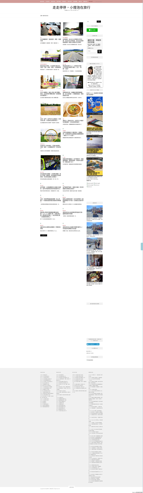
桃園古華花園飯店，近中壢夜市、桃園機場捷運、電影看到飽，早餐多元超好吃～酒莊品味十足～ (73, 160)
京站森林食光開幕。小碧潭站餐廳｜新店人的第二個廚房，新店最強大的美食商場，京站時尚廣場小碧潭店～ (50, 175)
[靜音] (98, 113)
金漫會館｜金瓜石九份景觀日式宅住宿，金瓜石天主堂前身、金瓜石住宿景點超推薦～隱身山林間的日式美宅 (73, 41)
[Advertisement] (62, 82)
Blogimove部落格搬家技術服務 (137, 492)
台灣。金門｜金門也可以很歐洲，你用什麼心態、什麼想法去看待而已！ (50, 119)
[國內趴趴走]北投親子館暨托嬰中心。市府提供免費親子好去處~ (73, 227)
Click (142, 246)
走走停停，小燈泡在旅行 (71, 7)
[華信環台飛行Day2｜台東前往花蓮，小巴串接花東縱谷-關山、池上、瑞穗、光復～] (73, 55)
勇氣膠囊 (75, 1)
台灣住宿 (64, 90)
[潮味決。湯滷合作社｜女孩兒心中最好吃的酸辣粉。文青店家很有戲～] (73, 109)
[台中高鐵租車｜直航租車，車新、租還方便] (50, 28)
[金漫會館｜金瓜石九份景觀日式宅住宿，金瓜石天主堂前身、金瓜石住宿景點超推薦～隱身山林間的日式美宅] (73, 28)
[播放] (88, 113)
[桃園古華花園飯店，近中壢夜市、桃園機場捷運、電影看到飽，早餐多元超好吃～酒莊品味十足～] (63, 155)
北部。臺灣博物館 (65, 37)
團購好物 (85, 1)
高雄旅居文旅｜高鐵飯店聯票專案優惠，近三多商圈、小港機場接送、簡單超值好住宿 (73, 94)
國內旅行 (91, 1)
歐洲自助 (42, 1)
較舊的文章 (44, 235)
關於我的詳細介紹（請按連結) (94, 82)
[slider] (100, 114)
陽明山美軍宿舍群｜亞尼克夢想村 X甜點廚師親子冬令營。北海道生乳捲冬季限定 (73, 200)
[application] (95, 114)
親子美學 (70, 1)
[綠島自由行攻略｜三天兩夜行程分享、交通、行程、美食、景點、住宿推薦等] (50, 55)
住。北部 (41, 90)
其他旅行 (64, 1)
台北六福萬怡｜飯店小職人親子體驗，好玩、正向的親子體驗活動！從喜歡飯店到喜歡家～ (50, 94)
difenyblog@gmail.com (93, 85)
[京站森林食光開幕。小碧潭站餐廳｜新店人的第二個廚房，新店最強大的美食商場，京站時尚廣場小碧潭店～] (50, 162)
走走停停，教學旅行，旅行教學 (94, 86)
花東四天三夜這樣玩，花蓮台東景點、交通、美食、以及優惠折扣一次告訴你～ (50, 147)
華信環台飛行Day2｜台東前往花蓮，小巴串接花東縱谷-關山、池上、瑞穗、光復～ (72, 67)
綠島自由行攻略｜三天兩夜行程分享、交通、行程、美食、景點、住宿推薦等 (50, 66)
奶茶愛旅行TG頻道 (93, 344)
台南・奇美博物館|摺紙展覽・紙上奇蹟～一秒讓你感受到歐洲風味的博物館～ (50, 200)
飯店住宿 (53, 1)
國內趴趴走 (41, 225)
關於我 (80, 1)
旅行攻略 (59, 1)
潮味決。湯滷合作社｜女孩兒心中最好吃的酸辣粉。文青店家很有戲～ (73, 121)
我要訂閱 (99, 51)
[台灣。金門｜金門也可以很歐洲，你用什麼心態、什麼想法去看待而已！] (50, 108)
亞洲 (40, 37)
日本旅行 (48, 1)
